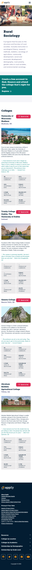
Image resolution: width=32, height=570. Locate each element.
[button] (19, 116)
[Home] (5, 2)
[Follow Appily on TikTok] (22, 556)
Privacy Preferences (7, 523)
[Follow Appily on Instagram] (3, 556)
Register (5, 91)
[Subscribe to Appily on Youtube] (28, 556)
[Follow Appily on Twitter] (9, 556)
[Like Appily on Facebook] (15, 556)
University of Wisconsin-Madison (7, 118)
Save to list (24, 116)
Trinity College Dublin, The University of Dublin (10, 214)
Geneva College (8, 300)
